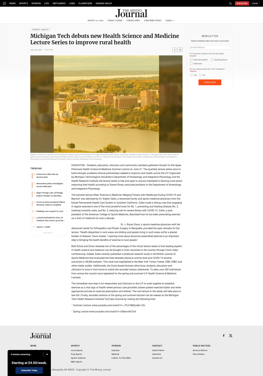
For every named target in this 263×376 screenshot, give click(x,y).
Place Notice (199, 354)
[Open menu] (4, 3)
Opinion (36, 3)
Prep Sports (76, 354)
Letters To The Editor (121, 358)
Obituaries (59, 3)
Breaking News (220, 60)
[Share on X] (180, 50)
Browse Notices (200, 350)
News (12, 3)
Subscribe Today (152, 20)
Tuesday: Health (40, 30)
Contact (157, 345)
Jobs (72, 3)
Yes (195, 75)
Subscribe (242, 3)
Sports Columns (78, 358)
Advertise (156, 354)
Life (46, 3)
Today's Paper (115, 20)
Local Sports (77, 350)
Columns (116, 350)
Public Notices (201, 345)
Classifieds (85, 3)
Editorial (115, 354)
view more (47, 233)
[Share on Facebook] (174, 50)
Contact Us (157, 358)
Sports (23, 3)
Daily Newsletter (200, 60)
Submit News (133, 20)
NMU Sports (76, 362)
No (204, 75)
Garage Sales (104, 3)
